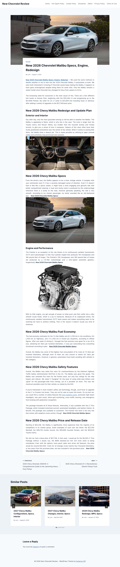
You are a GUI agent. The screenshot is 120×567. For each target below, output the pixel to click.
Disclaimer (82, 4)
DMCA (90, 4)
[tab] (56, 527)
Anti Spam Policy (58, 4)
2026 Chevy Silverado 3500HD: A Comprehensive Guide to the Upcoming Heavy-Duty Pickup (40, 465)
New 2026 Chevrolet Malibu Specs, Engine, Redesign (47, 80)
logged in (36, 547)
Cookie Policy (71, 4)
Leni (29, 74)
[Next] (106, 506)
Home (47, 4)
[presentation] (26, 496)
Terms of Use (112, 4)
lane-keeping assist (69, 395)
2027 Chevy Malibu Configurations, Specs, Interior (24, 514)
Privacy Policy (99, 4)
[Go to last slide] (13, 506)
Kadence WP (81, 561)
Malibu (28, 62)
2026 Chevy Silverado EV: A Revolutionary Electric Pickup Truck (81, 463)
